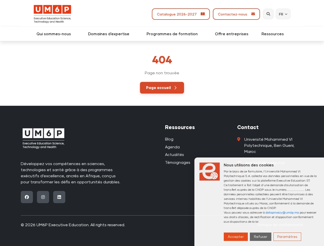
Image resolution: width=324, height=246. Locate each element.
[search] (268, 14)
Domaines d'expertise (110, 33)
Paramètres (287, 237)
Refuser (260, 237)
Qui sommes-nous (55, 33)
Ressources (274, 33)
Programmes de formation (174, 33)
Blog (169, 139)
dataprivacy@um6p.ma (282, 212)
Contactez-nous (233, 14)
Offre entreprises (231, 33)
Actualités (174, 154)
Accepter (236, 237)
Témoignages (177, 162)
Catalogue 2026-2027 (178, 14)
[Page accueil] (52, 14)
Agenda (172, 147)
